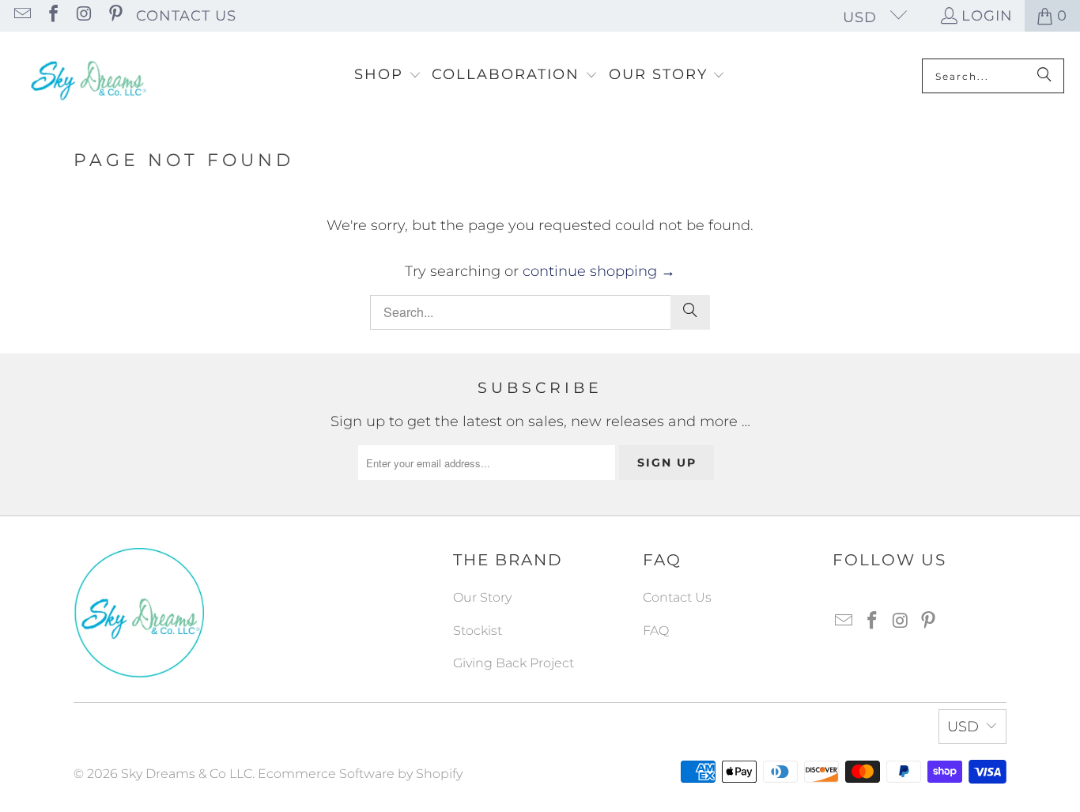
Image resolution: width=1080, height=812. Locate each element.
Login (987, 16)
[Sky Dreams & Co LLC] (87, 76)
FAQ (656, 630)
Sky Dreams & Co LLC (186, 773)
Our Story (482, 597)
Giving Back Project (513, 662)
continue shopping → (599, 271)
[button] (387, 76)
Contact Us (186, 16)
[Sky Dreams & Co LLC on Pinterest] (113, 16)
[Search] (1044, 76)
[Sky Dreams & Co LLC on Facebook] (52, 16)
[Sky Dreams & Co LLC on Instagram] (83, 16)
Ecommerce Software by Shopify (360, 773)
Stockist (477, 630)
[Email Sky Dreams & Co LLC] (21, 16)
